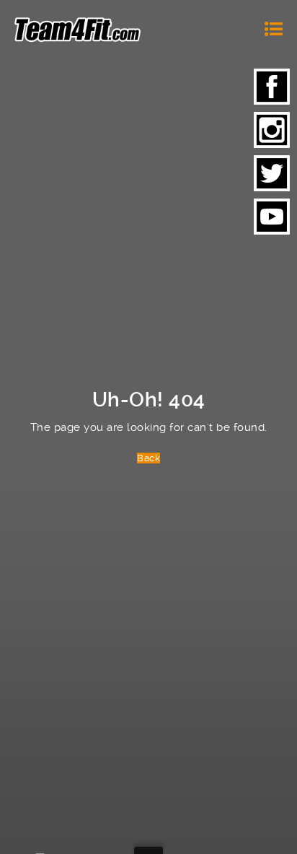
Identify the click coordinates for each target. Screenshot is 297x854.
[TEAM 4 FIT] (77, 28)
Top (280, 834)
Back (148, 458)
